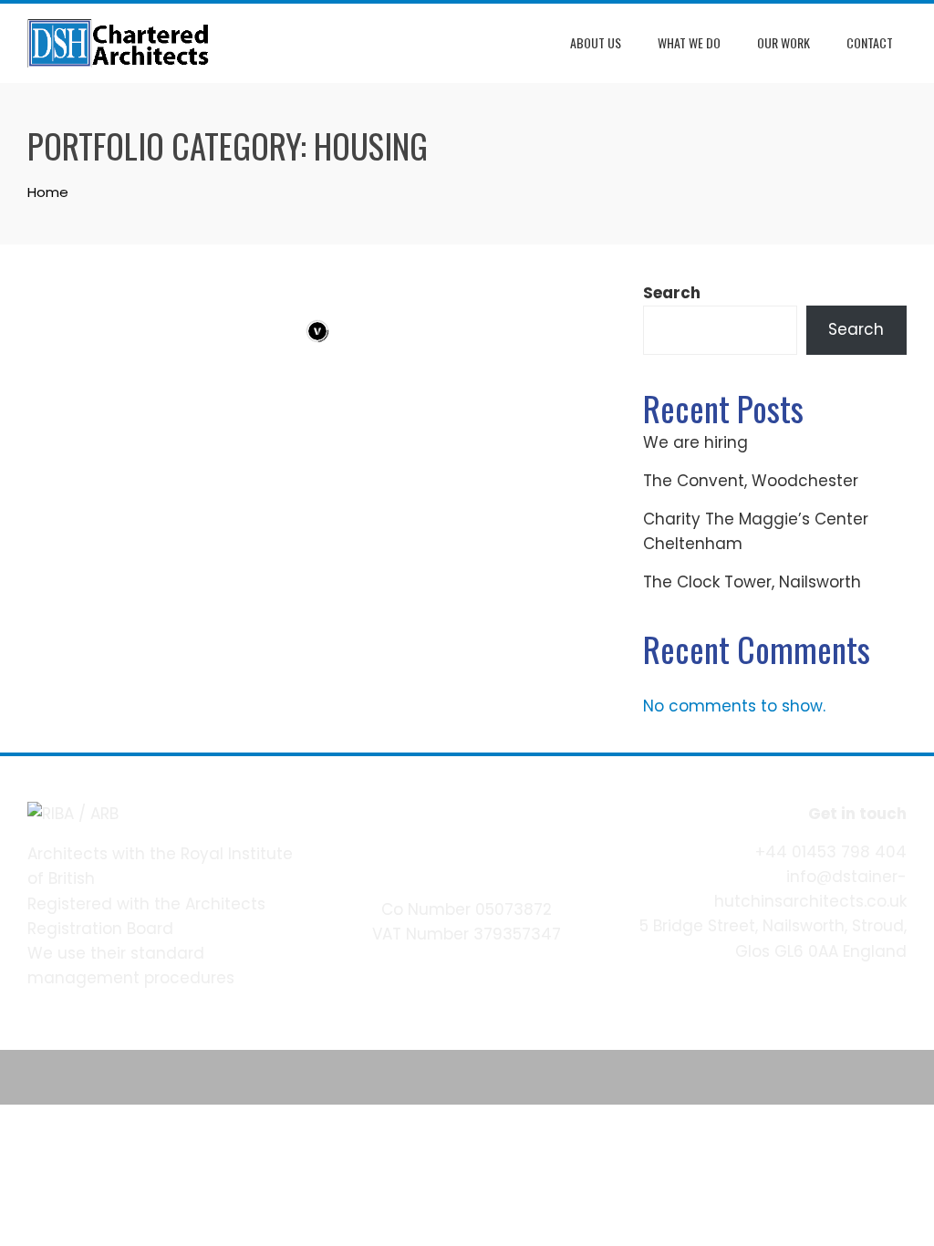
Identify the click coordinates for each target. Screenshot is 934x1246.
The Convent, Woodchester (750, 481)
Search (671, 293)
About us (595, 42)
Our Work (783, 42)
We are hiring (695, 442)
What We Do (689, 42)
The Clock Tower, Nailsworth (752, 582)
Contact (869, 42)
